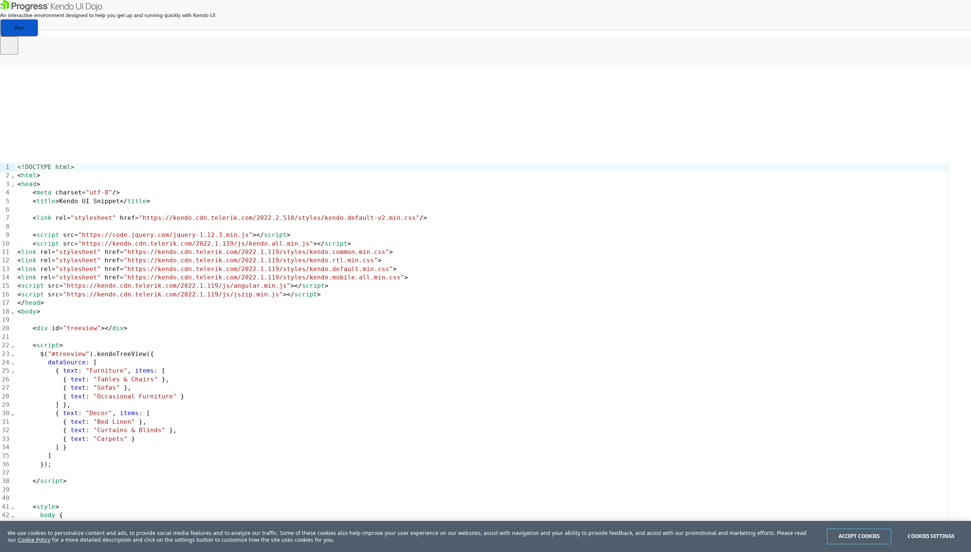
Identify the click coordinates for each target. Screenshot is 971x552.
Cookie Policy (34, 539)
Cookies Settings (931, 536)
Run (19, 28)
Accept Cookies (859, 536)
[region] (485, 536)
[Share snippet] (9, 45)
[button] (11, 63)
